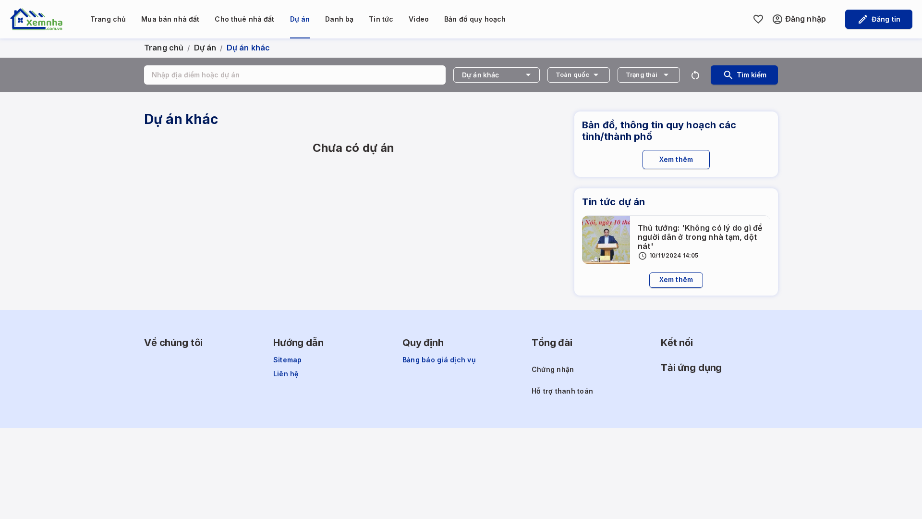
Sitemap (287, 360)
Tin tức (381, 19)
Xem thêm (676, 159)
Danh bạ (339, 19)
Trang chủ (108, 19)
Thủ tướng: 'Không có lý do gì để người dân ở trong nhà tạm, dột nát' (700, 237)
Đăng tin (886, 19)
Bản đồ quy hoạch (475, 19)
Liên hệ (286, 374)
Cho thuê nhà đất (244, 19)
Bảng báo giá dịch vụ (439, 360)
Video (419, 19)
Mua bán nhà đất (170, 19)
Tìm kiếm (751, 75)
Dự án (300, 19)
